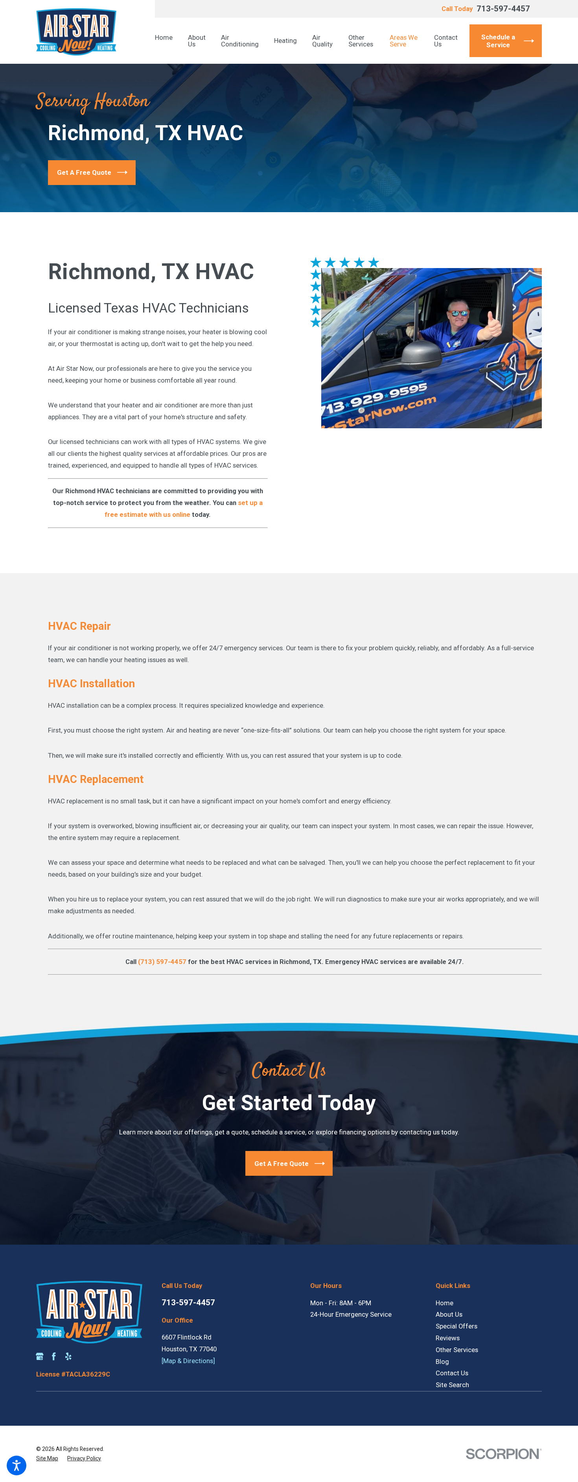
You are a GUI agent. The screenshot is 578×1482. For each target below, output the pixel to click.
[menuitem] (167, 41)
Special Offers (456, 1326)
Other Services (457, 1350)
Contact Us (452, 1373)
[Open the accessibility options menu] (16, 1465)
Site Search (452, 1385)
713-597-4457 (503, 9)
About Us (449, 1314)
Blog (442, 1361)
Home (444, 1303)
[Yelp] (68, 1356)
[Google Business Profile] (40, 1356)
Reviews (448, 1338)
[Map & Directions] (188, 1361)
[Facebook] (54, 1356)
